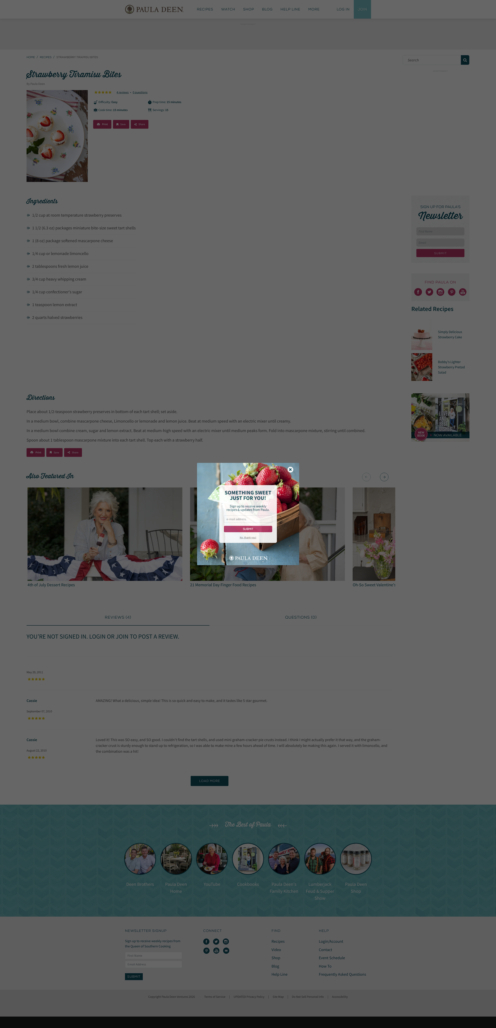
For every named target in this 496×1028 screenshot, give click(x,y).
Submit (248, 529)
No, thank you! (248, 537)
